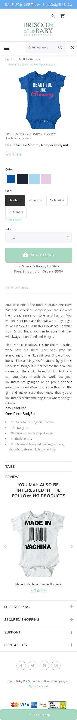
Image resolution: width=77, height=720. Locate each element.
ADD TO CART (43, 255)
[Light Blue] (34, 179)
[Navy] (22, 179)
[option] (43, 100)
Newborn (15, 200)
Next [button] (71, 546)
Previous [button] (5, 546)
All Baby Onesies (29, 59)
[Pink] (46, 179)
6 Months (35, 200)
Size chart (13, 219)
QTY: (8, 229)
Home (9, 59)
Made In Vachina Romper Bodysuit (38, 584)
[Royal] (10, 179)
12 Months (57, 200)
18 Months (16, 212)
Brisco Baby (15, 681)
